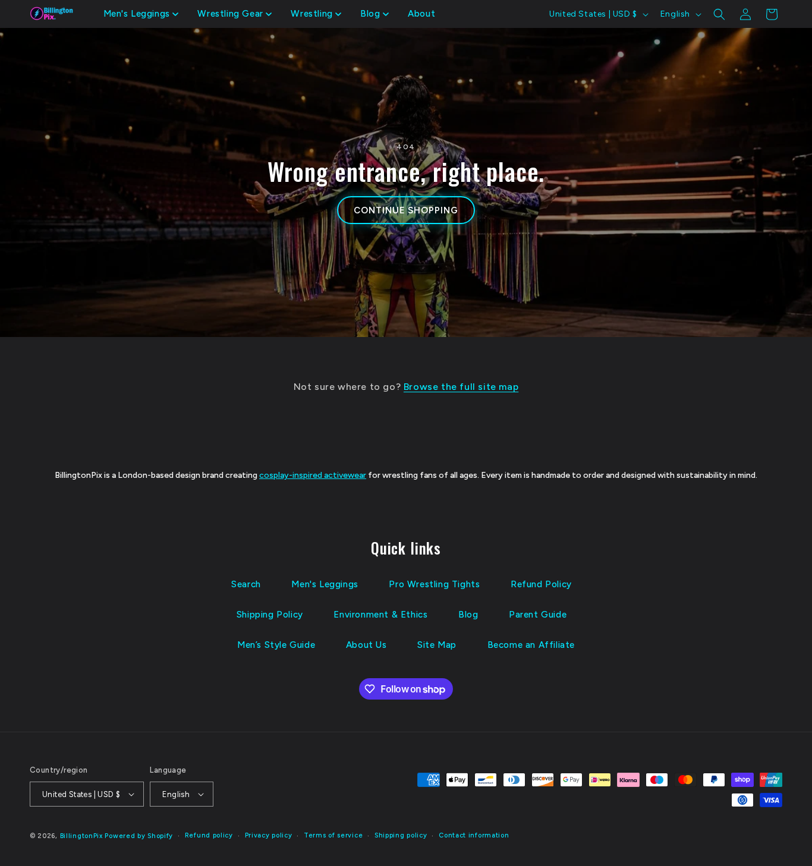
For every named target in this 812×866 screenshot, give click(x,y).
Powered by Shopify (139, 836)
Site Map (437, 645)
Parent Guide (537, 614)
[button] (141, 14)
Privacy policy (268, 835)
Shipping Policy (270, 614)
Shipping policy (400, 835)
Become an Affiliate (531, 645)
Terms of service (333, 835)
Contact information (474, 835)
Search (246, 584)
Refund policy (209, 835)
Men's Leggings (324, 584)
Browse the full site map (461, 386)
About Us (366, 645)
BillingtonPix (81, 836)
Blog (468, 614)
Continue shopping (406, 210)
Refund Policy (541, 584)
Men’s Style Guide (276, 645)
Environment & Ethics (380, 614)
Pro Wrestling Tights (434, 584)
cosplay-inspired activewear (312, 475)
